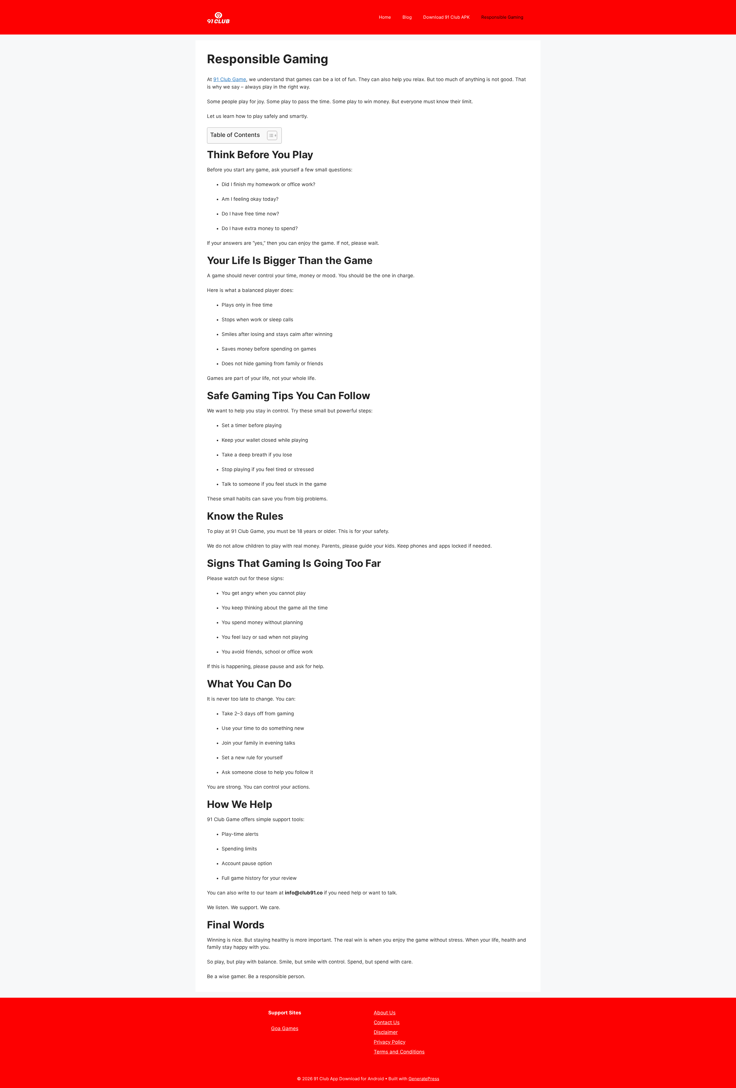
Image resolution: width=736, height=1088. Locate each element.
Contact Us (387, 1022)
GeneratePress (424, 1078)
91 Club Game (229, 79)
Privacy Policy (389, 1042)
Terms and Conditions (399, 1052)
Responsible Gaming (502, 17)
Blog (407, 17)
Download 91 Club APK (446, 17)
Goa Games (284, 1028)
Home (385, 17)
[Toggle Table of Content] (269, 135)
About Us (385, 1013)
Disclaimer (386, 1032)
